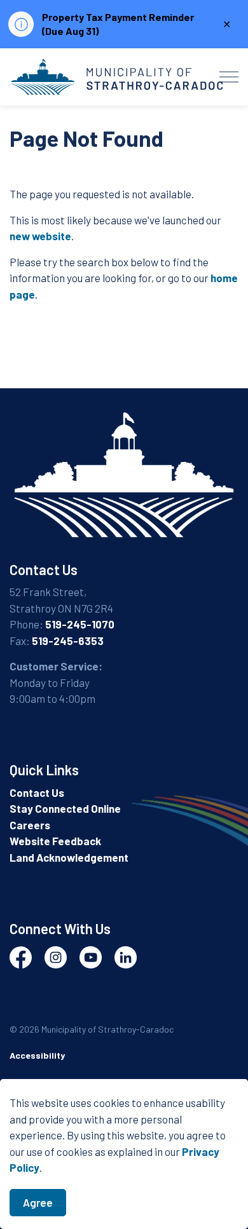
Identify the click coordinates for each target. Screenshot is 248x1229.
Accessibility (37, 1055)
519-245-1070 (79, 624)
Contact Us (37, 792)
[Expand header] (229, 76)
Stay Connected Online (65, 808)
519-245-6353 (68, 640)
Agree (38, 1202)
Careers (30, 824)
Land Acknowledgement (69, 857)
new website (40, 235)
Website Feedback (55, 840)
